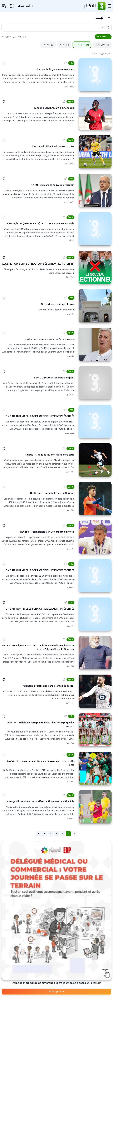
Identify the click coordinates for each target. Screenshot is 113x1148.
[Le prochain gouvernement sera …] (95, 74)
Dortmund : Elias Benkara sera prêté (53, 146)
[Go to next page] (38, 833)
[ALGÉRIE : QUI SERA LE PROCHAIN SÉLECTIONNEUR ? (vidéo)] (95, 267)
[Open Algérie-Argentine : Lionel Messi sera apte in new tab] (64, 448)
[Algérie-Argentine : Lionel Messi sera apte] (95, 460)
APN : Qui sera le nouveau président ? (52, 184)
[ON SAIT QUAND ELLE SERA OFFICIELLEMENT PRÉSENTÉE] (95, 421)
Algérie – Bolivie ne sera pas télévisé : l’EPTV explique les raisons (40, 724)
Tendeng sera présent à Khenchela (54, 107)
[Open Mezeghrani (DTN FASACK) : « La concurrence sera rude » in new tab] (64, 217)
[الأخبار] (101, 6)
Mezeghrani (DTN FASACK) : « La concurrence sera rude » (40, 223)
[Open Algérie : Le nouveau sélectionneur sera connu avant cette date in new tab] (64, 754)
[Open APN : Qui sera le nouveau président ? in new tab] (65, 178)
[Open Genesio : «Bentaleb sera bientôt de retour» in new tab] (64, 679)
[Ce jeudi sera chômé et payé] (95, 305)
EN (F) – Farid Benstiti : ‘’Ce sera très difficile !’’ (46, 531)
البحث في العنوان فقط (11, 37)
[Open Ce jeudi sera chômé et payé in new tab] (65, 297)
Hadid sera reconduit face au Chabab (52, 493)
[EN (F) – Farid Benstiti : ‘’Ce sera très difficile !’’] (95, 537)
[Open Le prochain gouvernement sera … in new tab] (65, 63)
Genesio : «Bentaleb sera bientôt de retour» (48, 685)
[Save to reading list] (3, 63)
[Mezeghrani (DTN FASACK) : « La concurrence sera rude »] (95, 228)
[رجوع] (109, 17)
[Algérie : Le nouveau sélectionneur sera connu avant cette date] (95, 768)
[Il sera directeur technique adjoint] (95, 383)
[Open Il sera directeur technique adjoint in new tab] (64, 371)
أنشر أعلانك (55, 991)
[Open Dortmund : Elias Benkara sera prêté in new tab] (64, 140)
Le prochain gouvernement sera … (54, 69)
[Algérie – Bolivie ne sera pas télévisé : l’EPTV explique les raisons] (95, 729)
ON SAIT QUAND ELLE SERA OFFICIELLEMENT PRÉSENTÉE (40, 416)
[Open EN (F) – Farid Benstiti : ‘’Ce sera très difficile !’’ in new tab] (64, 525)
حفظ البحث (102, 37)
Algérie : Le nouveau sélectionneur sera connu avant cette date (40, 763)
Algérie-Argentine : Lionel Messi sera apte (49, 454)
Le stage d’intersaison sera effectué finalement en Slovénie (39, 801)
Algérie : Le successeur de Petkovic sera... (49, 339)
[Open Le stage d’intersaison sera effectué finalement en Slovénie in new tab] (64, 795)
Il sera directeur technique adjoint (54, 377)
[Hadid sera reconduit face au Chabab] (95, 498)
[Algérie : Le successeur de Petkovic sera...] (95, 344)
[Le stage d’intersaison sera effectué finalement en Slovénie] (95, 806)
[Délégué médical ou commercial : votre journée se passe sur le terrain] (56, 910)
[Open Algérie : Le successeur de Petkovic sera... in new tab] (64, 332)
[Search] (108, 27)
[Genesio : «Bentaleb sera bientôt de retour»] (95, 691)
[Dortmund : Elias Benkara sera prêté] (95, 151)
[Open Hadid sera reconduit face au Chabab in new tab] (64, 486)
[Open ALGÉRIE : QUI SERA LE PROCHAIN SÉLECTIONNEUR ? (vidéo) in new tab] (64, 257)
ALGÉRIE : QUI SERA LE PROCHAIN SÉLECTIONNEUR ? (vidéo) (38, 263)
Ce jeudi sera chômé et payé (57, 304)
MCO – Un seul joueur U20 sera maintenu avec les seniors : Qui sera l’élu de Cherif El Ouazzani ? (38, 647)
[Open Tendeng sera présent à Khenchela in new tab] (64, 101)
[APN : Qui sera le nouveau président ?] (95, 190)
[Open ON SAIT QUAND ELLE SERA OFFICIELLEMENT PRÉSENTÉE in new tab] (65, 409)
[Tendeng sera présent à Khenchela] (95, 113)
